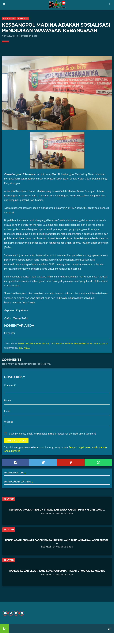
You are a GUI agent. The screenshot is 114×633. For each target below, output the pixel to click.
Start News (23, 18)
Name (7, 400)
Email (7, 411)
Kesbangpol (41, 343)
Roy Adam (24, 348)
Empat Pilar (25, 343)
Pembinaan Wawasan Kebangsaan (72, 343)
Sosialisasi (100, 343)
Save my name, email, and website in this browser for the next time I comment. (52, 433)
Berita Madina (9, 18)
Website (8, 421)
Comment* (10, 385)
